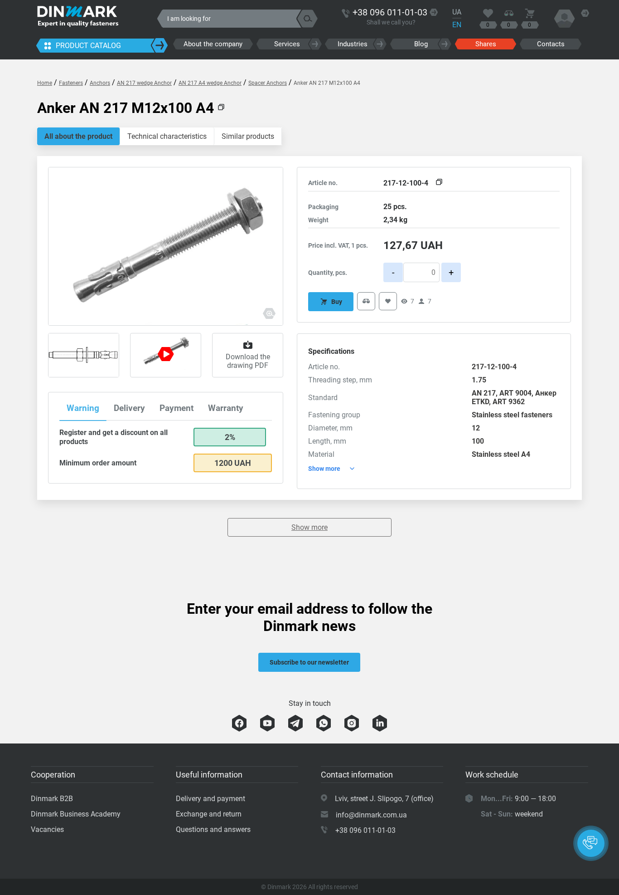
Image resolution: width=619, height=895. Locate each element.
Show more (309, 527)
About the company (213, 44)
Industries (353, 44)
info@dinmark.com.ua (371, 815)
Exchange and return (209, 814)
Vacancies (47, 829)
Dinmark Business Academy (76, 814)
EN (456, 24)
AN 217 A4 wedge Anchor (210, 83)
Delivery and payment (210, 798)
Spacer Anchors (267, 83)
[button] (590, 843)
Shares (485, 44)
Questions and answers (213, 829)
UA (456, 12)
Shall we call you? (391, 22)
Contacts (551, 44)
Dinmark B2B (52, 798)
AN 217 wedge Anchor (144, 83)
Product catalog (88, 45)
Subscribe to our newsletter (309, 662)
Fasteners (71, 83)
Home (44, 83)
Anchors (100, 83)
